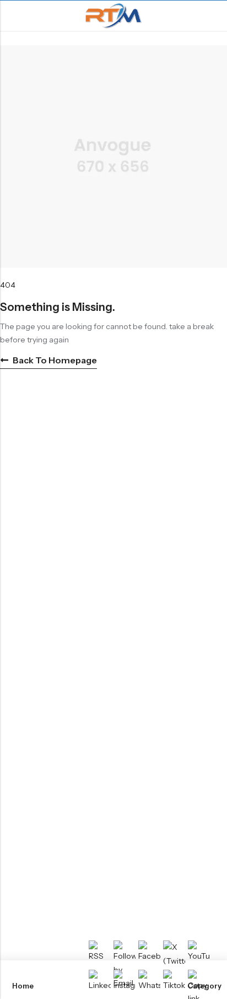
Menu (12, 16)
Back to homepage (55, 360)
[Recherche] (214, 16)
